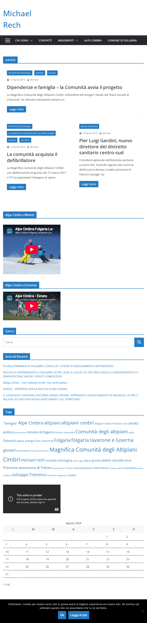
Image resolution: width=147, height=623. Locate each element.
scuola (112, 468)
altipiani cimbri (77, 422)
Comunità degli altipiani (101, 431)
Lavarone (36, 450)
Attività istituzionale (19, 73)
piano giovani (92, 460)
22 (107, 559)
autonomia (19, 432)
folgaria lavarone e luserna (102, 440)
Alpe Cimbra (93, 40)
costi (131, 432)
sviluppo (20, 474)
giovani (9, 450)
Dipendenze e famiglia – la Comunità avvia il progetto (64, 87)
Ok (62, 615)
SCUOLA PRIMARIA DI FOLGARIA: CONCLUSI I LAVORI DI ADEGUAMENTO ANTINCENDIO (58, 366)
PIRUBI (127, 460)
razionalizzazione (82, 468)
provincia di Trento (62, 468)
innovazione (23, 450)
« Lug (6, 584)
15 (107, 552)
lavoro (45, 450)
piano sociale (112, 460)
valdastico (62, 475)
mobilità (51, 460)
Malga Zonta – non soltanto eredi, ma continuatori (35, 382)
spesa (140, 468)
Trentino (37, 474)
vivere (72, 475)
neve (75, 460)
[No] (142, 611)
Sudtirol (7, 475)
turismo (51, 475)
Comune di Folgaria (122, 40)
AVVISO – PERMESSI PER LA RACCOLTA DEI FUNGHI (35, 389)
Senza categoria (89, 126)
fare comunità (44, 441)
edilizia (20, 441)
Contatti (45, 40)
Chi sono (22, 40)
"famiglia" (10, 423)
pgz (81, 460)
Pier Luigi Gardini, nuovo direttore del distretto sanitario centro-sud (105, 146)
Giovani (40, 73)
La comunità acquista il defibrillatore (32, 157)
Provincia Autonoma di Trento (27, 467)
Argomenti (66, 40)
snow (119, 468)
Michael (34, 79)
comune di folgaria (40, 432)
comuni (58, 432)
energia (30, 441)
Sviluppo (25, 140)
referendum (100, 468)
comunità (69, 432)
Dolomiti (9, 440)
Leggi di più (78, 615)
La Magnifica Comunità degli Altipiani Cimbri (31, 133)
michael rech (33, 460)
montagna (64, 460)
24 (7, 566)
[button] (31, 40)
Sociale (52, 73)
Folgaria (62, 440)
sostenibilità (130, 468)
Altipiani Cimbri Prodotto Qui (111, 423)
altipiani (52, 423)
